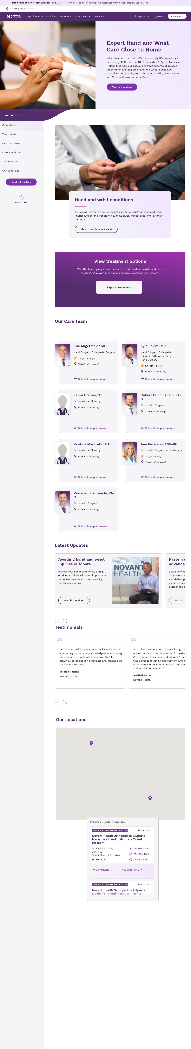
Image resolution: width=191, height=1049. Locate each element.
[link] (21, 182)
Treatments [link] (9, 134)
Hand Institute (12, 115)
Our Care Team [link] (11, 143)
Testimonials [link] (10, 161)
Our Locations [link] (10, 170)
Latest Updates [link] (11, 152)
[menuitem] (21, 125)
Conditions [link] (8, 125)
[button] (150, 798)
